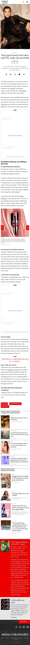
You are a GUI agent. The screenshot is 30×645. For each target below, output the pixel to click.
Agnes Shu (17, 482)
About (2, 638)
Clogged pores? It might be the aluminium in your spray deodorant (20, 478)
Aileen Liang (17, 497)
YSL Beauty (23, 91)
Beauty (15, 52)
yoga (17, 370)
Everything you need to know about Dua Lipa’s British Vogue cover (19, 434)
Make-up (14, 491)
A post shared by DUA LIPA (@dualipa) (15, 156)
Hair (11, 441)
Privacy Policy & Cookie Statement (17, 638)
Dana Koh (14, 464)
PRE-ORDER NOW (15, 594)
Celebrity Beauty (15, 403)
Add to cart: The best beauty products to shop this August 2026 (20, 507)
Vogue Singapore (17, 421)
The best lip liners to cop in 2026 (20, 494)
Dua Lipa (12, 88)
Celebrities (13, 431)
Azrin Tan (24, 497)
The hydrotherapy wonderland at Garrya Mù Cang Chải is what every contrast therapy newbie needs (20, 526)
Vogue (14, 438)
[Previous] (2, 227)
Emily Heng (17, 498)
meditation (10, 370)
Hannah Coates (16, 449)
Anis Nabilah (15, 513)
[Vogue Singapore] (5, 2)
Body (13, 474)
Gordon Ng (21, 514)
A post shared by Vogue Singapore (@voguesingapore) (15, 331)
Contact (7, 638)
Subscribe (14, 617)
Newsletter (27, 638)
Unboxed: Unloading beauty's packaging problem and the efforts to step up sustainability (19, 460)
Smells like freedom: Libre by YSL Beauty (19, 418)
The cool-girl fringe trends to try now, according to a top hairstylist (19, 445)
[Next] (27, 227)
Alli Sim (15, 61)
